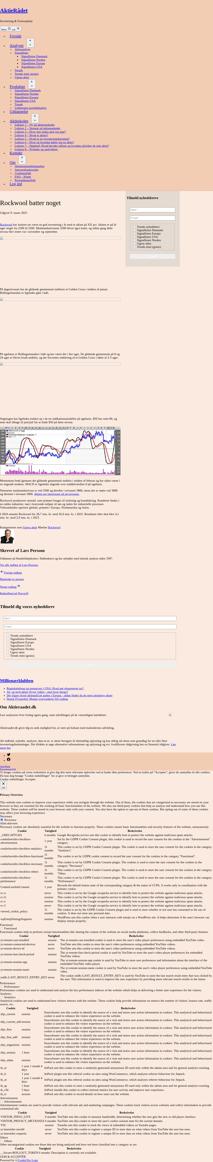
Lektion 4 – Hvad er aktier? (31, 135)
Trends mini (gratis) (27, 73)
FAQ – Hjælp (23, 176)
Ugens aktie (22, 77)
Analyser (17, 45)
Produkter (17, 87)
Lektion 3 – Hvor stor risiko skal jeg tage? (40, 131)
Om (12, 162)
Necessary (10, 819)
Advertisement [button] (9, 1098)
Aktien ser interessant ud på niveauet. (57, 494)
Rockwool (6, 224)
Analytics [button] (5, 993)
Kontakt (16, 153)
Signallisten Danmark (34, 56)
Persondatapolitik (25, 180)
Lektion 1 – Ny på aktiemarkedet (35, 124)
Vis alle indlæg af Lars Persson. (19, 565)
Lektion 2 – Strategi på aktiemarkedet (37, 128)
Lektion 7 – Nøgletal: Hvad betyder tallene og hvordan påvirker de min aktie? (62, 145)
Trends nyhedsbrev (148, 226)
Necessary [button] (6, 816)
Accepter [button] (30, 779)
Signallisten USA (31, 66)
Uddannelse (19, 111)
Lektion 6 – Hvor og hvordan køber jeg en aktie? (44, 142)
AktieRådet (14, 10)
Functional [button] (6, 925)
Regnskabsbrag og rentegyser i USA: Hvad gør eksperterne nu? (45, 688)
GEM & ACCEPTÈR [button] (13, 1156)
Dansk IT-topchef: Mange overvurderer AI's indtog (37, 699)
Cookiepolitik (23, 173)
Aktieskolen (19, 121)
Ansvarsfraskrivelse (26, 169)
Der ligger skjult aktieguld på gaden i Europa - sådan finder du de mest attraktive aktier (59, 695)
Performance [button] (7, 983)
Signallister (21, 52)
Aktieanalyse (22, 49)
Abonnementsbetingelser (29, 166)
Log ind (16, 184)
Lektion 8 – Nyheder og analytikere (36, 149)
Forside (15, 36)
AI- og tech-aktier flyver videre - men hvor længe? (37, 692)
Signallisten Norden (33, 59)
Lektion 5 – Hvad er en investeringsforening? (42, 138)
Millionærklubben (16, 680)
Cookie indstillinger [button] (12, 779)
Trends (19, 70)
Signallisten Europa (33, 63)
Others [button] (4, 1137)
